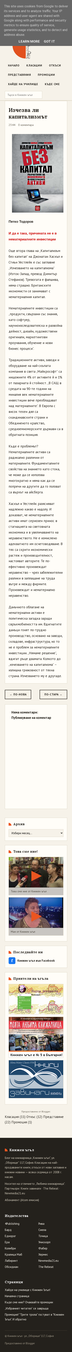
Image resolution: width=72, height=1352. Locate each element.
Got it (49, 41)
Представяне (53, 1117)
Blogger (46, 1111)
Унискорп (44, 1242)
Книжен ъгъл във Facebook (33, 960)
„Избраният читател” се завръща (26, 1308)
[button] (36, 876)
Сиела (42, 1230)
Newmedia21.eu (15, 1193)
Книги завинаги (31, 1188)
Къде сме (52, 84)
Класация (12, 1117)
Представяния (19, 75)
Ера (7, 1242)
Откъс (31, 1117)
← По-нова (18, 694)
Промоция (19, 1122)
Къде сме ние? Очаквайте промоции (29, 1302)
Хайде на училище (23, 84)
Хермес (43, 1254)
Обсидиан (11, 1267)
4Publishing (12, 1224)
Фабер (42, 1248)
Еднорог (10, 1236)
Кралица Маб (13, 1254)
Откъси (55, 65)
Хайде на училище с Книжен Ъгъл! (27, 1290)
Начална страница (17, 1296)
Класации (34, 65)
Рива (41, 1224)
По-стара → (53, 694)
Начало (14, 65)
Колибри (10, 1248)
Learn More (29, 41)
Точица (43, 1236)
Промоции (46, 75)
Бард (8, 1230)
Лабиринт (11, 1261)
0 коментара (26, 125)
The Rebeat (50, 1188)
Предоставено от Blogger (20, 1343)
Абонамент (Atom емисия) (22, 1200)
